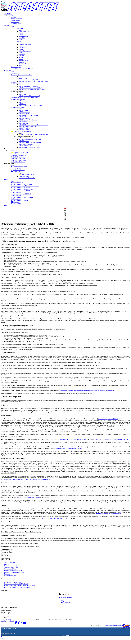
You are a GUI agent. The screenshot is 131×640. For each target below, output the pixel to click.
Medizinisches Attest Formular (12, 582)
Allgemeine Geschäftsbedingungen (14, 572)
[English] (65, 211)
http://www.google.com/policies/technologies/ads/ (15, 479)
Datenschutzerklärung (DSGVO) (13, 570)
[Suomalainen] (65, 217)
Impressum (7, 574)
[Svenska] (65, 219)
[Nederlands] (65, 215)
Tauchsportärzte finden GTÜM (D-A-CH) (16, 584)
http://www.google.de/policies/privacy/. (41, 479)
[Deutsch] (65, 209)
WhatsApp (67, 602)
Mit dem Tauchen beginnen (12, 566)
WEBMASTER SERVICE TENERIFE (113, 625)
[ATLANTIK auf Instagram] (21, 623)
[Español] (65, 213)
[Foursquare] (16, 623)
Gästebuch (7, 564)
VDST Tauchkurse (9, 562)
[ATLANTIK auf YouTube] (24, 623)
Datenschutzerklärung (8, 633)
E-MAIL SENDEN (66, 598)
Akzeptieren (65, 635)
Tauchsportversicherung (11, 567)
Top (2, 638)
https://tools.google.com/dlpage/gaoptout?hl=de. (69, 448)
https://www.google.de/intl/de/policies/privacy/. (109, 513)
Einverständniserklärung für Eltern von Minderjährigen (19, 585)
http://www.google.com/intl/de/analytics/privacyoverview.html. (110, 439)
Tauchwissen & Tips (10, 569)
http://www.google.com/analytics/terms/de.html (73, 439)
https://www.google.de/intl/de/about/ (108, 419)
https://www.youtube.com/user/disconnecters (54, 518)
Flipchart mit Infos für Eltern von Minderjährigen (18, 587)
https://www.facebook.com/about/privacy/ (28, 497)
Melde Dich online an (10, 575)
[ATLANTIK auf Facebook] (19, 623)
